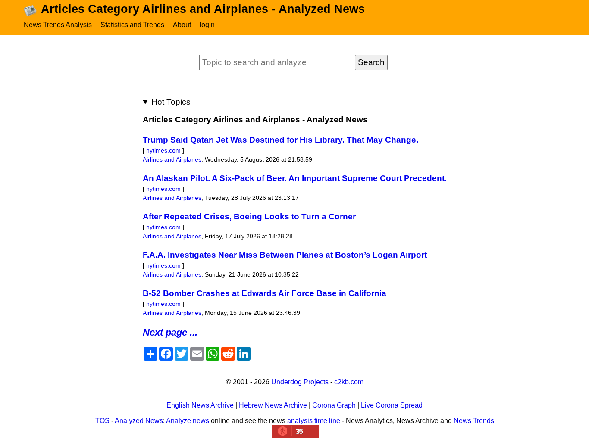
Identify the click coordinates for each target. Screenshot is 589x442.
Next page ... (170, 332)
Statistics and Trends (132, 24)
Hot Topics (171, 101)
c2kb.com (348, 382)
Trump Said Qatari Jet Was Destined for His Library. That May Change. (280, 139)
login (207, 24)
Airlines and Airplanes (172, 159)
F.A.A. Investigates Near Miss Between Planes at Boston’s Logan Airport (285, 254)
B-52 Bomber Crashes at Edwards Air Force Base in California (264, 293)
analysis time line (313, 420)
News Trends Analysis (58, 24)
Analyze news (187, 420)
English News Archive (200, 405)
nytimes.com (163, 150)
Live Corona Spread (392, 405)
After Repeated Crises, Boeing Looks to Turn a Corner (249, 216)
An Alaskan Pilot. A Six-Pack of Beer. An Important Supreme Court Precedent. (295, 178)
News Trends (474, 420)
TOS (102, 420)
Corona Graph (334, 405)
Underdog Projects (300, 382)
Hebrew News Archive (273, 405)
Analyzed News (139, 420)
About (182, 24)
